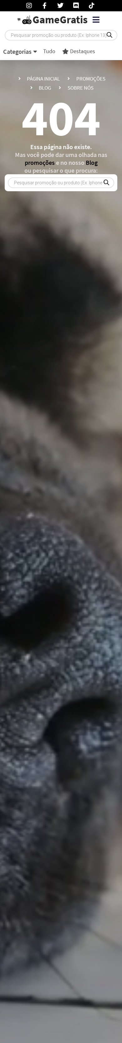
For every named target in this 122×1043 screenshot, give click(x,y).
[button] (95, 20)
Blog (92, 162)
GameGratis (60, 19)
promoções (40, 162)
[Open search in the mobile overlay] (61, 35)
